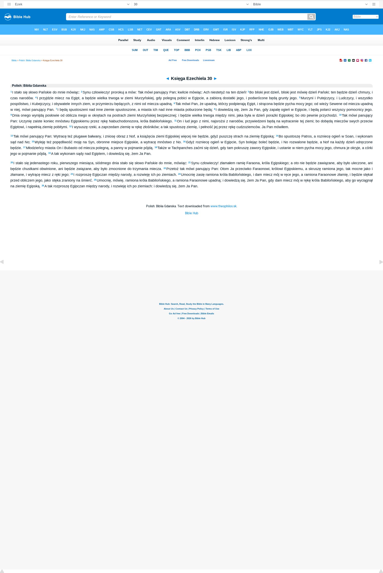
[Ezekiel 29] (5, 271)
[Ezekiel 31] (378, 271)
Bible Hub (191, 213)
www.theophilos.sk (223, 206)
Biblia (14, 60)
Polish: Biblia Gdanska (29, 60)
